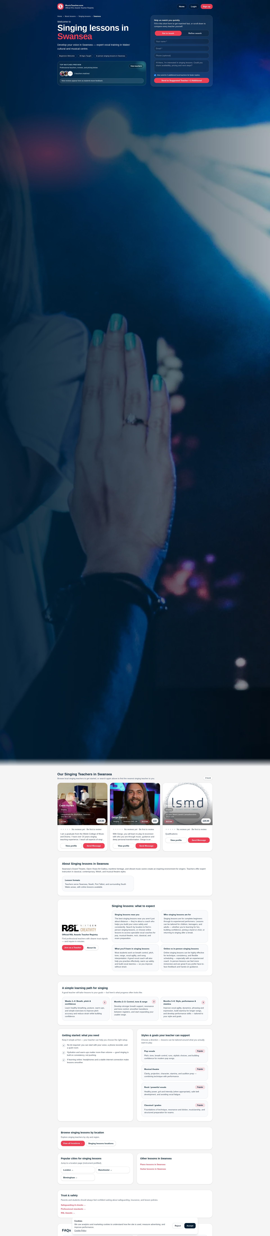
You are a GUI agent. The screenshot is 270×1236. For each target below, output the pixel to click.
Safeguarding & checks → (73, 1205)
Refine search (195, 33)
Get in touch (168, 33)
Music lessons (70, 16)
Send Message (94, 846)
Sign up (206, 6)
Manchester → (105, 1170)
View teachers (136, 66)
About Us (91, 948)
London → (68, 1170)
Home (181, 6)
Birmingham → (70, 1177)
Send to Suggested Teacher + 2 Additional (181, 80)
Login (194, 6)
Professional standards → (73, 1209)
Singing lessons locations (100, 1143)
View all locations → (73, 1143)
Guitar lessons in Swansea (153, 1169)
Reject (178, 1226)
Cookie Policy (80, 1230)
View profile (71, 846)
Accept (190, 1226)
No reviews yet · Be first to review (86, 829)
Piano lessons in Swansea (152, 1164)
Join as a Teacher (72, 947)
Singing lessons (84, 16)
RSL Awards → (68, 1213)
